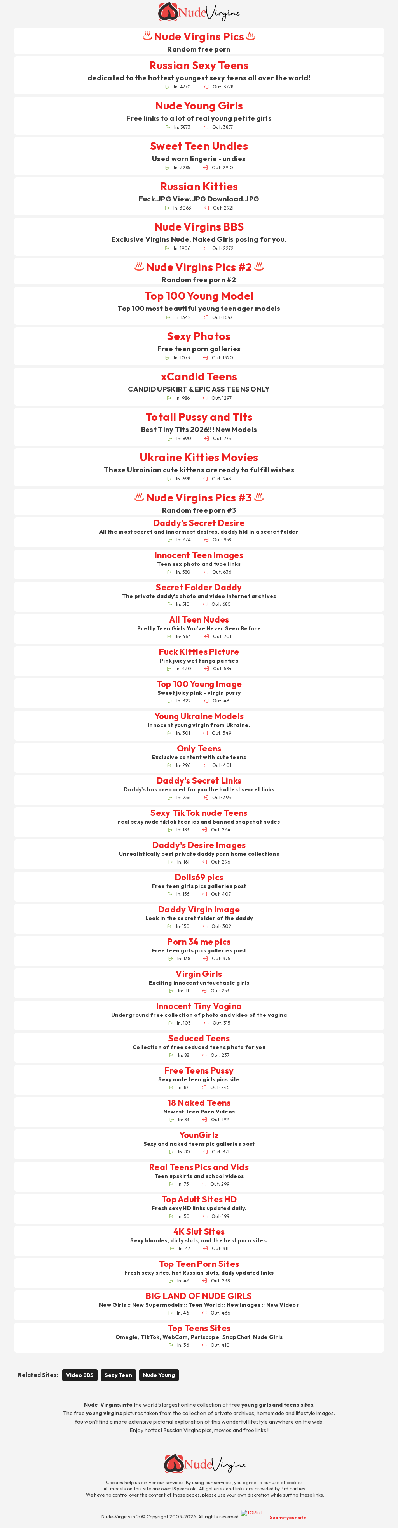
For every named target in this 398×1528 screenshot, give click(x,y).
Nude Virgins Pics (199, 36)
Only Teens (199, 748)
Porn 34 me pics (198, 942)
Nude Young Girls (199, 105)
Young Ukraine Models (199, 716)
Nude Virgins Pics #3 (199, 497)
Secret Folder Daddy (199, 587)
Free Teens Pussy (199, 1070)
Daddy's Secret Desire (199, 523)
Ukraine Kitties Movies (199, 457)
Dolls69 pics (199, 877)
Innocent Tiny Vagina (199, 1006)
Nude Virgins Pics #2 (199, 267)
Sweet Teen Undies (199, 146)
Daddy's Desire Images (199, 845)
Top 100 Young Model (199, 295)
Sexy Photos (198, 336)
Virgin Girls (199, 974)
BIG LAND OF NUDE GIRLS (199, 1296)
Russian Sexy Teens (198, 65)
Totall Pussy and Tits (199, 416)
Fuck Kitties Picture (199, 652)
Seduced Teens (199, 1038)
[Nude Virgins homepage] (199, 11)
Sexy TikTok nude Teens (198, 813)
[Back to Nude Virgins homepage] (205, 1463)
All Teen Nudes (199, 619)
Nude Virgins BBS (199, 226)
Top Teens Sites (199, 1328)
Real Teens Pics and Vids (199, 1167)
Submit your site (288, 1517)
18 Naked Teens (199, 1103)
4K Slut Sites (199, 1231)
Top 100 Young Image (199, 684)
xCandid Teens (199, 376)
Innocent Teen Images (199, 555)
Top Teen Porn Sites (199, 1264)
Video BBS (80, 1375)
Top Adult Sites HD (199, 1199)
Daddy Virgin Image (199, 909)
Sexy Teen (118, 1375)
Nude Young (159, 1375)
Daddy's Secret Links (199, 780)
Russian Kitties (199, 186)
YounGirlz (199, 1135)
